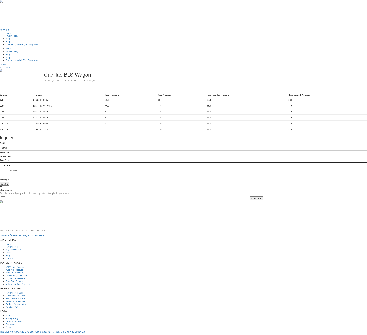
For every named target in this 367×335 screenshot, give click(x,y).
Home (8, 32)
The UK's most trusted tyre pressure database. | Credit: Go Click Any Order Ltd (42, 331)
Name (2, 142)
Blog (8, 38)
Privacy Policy (12, 35)
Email (2, 152)
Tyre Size (4, 160)
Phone (3, 156)
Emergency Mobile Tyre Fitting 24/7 (22, 44)
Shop (8, 41)
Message (4, 179)
